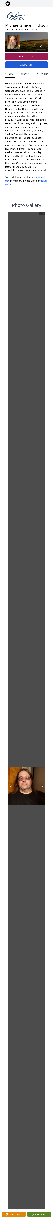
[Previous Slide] (10, 785)
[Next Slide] (42, 785)
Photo (25, 74)
